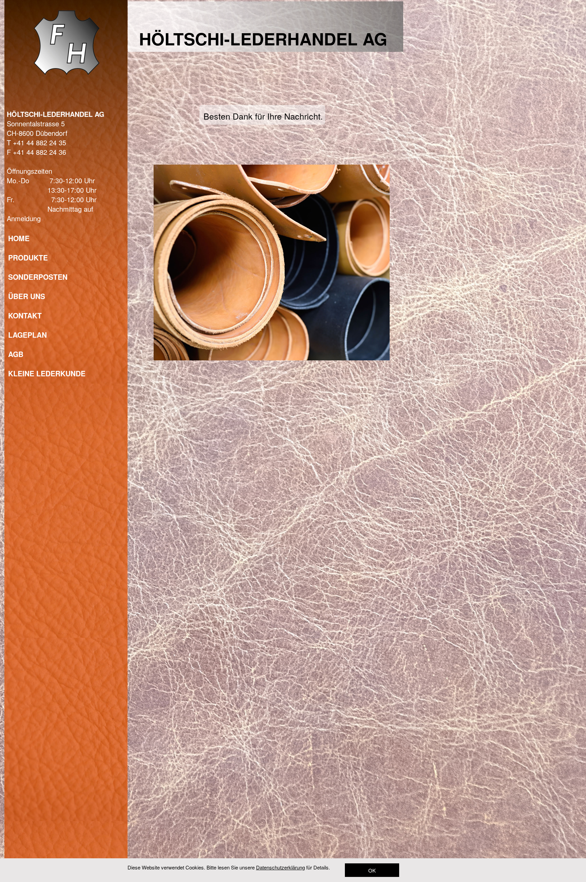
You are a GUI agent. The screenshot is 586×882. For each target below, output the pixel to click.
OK (372, 870)
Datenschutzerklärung (280, 867)
